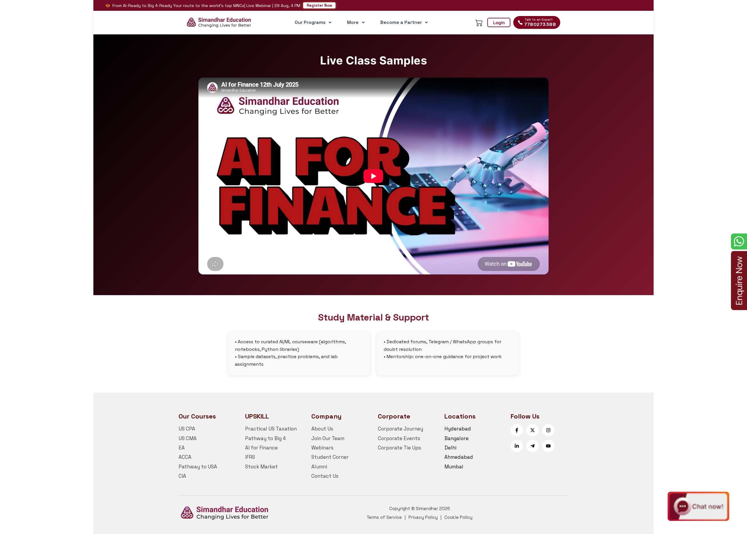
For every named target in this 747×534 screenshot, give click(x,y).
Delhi (450, 447)
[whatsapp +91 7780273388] (739, 241)
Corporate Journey (400, 429)
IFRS (250, 457)
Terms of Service (384, 517)
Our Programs (310, 22)
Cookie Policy (458, 517)
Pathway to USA (198, 466)
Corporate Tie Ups (399, 447)
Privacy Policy (423, 517)
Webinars (322, 447)
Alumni (319, 466)
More (353, 22)
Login (499, 22)
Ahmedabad (458, 457)
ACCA (185, 457)
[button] (698, 507)
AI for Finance (261, 447)
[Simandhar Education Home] (219, 22)
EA (182, 447)
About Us (322, 429)
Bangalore (456, 438)
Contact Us (324, 476)
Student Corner (330, 457)
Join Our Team (327, 438)
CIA (182, 476)
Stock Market (261, 466)
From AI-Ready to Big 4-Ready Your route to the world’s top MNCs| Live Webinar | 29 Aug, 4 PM (192, 5)
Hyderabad (457, 429)
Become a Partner (401, 22)
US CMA (188, 438)
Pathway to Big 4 (265, 438)
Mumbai (453, 466)
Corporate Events (399, 438)
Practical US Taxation (271, 429)
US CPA (187, 429)
